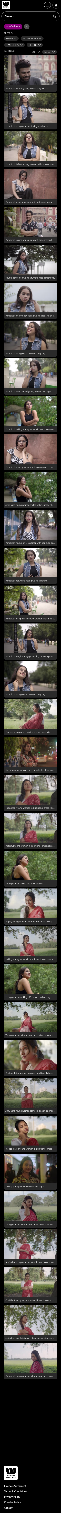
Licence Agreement (15, 1486)
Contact (8, 1507)
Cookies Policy (12, 1502)
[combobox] (11, 38)
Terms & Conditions (15, 1491)
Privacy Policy (12, 1496)
